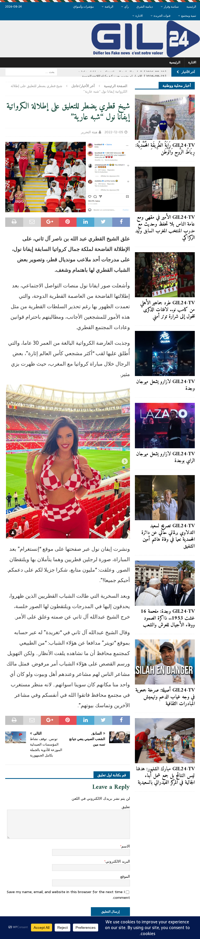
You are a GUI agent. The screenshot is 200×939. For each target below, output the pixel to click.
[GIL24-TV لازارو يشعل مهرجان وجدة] (165, 353)
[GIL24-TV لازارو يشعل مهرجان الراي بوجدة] (165, 425)
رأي (126, 6)
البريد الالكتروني (117, 861)
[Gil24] (100, 54)
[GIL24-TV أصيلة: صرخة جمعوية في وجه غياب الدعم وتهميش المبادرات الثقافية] (165, 661)
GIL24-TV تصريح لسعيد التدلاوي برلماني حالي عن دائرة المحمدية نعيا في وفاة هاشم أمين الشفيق (168, 536)
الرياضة (109, 6)
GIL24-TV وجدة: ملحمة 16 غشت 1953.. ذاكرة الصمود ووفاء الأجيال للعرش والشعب (168, 618)
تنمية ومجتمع (188, 15)
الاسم (125, 846)
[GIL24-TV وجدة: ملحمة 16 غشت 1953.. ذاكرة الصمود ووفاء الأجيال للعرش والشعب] (165, 583)
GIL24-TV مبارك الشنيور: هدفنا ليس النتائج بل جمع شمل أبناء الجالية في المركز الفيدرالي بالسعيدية (165, 776)
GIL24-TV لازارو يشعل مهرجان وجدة (165, 385)
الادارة (139, 15)
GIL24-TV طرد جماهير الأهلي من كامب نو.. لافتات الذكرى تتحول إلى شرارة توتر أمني (167, 310)
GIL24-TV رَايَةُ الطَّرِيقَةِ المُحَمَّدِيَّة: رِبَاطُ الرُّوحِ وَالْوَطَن (165, 149)
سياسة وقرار (171, 6)
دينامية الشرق (144, 6)
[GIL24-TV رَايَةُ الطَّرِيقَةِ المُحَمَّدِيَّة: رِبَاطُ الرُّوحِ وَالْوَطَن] (165, 117)
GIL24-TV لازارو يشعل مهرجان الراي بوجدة (165, 457)
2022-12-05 (113, 132)
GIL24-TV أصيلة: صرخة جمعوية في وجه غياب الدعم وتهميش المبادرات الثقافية (165, 697)
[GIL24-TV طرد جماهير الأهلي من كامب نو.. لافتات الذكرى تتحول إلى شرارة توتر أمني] (165, 274)
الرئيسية (191, 6)
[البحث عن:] (31, 72)
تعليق (126, 807)
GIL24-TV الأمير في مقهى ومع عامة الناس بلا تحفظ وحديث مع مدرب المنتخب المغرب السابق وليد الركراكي (165, 228)
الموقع (125, 876)
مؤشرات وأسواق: (83, 6)
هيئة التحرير (89, 132)
